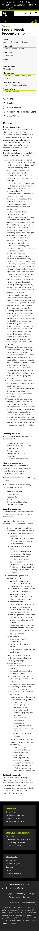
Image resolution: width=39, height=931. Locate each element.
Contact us (11, 812)
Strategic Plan (12, 861)
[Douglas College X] (11, 888)
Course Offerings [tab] (13, 116)
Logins (26, 13)
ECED (6, 21)
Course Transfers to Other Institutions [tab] (21, 112)
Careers (9, 867)
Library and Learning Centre (18, 839)
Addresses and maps (15, 815)
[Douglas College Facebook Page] (7, 889)
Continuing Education (15, 843)
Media (8, 870)
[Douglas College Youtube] (18, 889)
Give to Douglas (13, 864)
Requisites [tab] (11, 103)
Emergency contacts (15, 821)
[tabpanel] (20, 459)
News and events (13, 873)
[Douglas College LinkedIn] (14, 889)
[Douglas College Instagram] (3, 889)
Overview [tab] (10, 99)
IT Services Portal (13, 846)
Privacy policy (15, 897)
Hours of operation (14, 818)
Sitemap (26, 897)
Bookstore (10, 836)
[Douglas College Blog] (22, 889)
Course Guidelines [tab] (14, 107)
